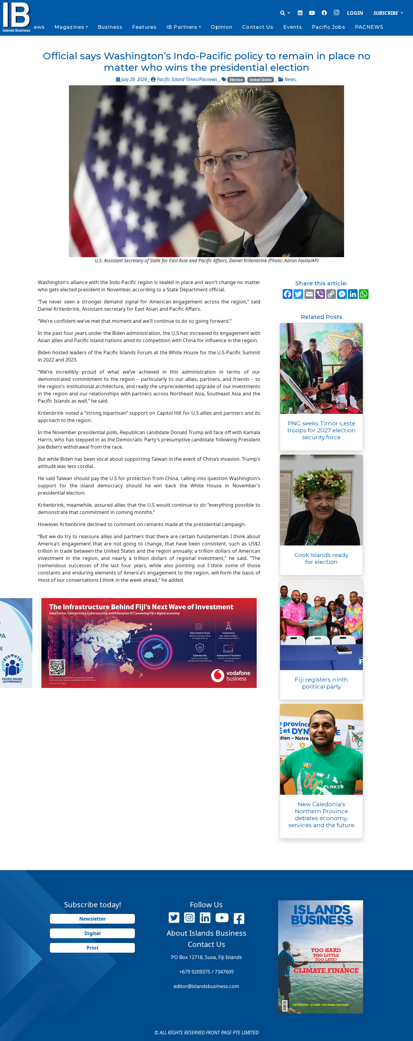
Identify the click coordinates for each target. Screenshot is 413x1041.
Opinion (222, 27)
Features (144, 27)
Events (292, 27)
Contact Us (257, 27)
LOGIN (355, 13)
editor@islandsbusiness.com (206, 986)
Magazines (69, 27)
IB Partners (181, 27)
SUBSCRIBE (386, 13)
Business (110, 27)
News (36, 27)
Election (236, 79)
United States (260, 79)
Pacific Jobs (328, 27)
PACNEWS (369, 27)
